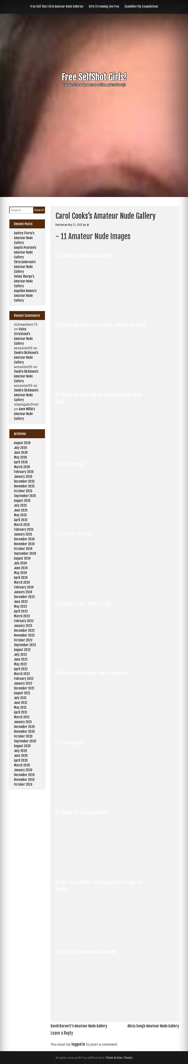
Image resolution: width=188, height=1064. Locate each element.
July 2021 (20, 698)
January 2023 (23, 626)
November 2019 (24, 780)
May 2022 (20, 664)
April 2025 (21, 520)
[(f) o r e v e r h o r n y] (101, 592)
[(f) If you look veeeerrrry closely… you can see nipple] (101, 383)
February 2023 (24, 621)
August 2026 (22, 443)
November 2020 (24, 731)
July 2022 (20, 654)
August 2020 (22, 746)
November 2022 (24, 635)
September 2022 (25, 645)
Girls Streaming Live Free (104, 6)
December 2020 (24, 727)
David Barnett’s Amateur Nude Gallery (79, 1026)
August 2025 (22, 501)
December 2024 (24, 539)
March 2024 (22, 582)
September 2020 (25, 741)
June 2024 (21, 568)
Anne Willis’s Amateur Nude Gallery (24, 414)
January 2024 (23, 592)
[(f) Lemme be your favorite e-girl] (101, 661)
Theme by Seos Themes (119, 1057)
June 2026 (21, 452)
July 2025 (20, 505)
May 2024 (20, 573)
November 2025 (24, 486)
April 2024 (21, 578)
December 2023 (24, 597)
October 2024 (23, 549)
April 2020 (21, 760)
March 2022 (22, 674)
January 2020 (23, 770)
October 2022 (23, 640)
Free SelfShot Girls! (94, 77)
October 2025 (23, 491)
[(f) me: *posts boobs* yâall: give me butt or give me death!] (101, 940)
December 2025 (24, 481)
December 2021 (24, 688)
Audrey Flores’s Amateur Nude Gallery (24, 238)
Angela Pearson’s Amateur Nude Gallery (25, 252)
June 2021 (20, 703)
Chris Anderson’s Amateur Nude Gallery (25, 267)
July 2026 (20, 448)
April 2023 (21, 611)
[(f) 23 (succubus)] (101, 522)
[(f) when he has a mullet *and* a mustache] (101, 731)
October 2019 (23, 784)
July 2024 (20, 563)
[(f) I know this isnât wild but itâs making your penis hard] (101, 452)
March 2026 (22, 467)
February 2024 (24, 587)
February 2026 (24, 472)
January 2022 (23, 683)
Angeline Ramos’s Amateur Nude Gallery (25, 295)
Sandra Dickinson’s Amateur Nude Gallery (26, 357)
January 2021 (23, 722)
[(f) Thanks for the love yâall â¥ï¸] (101, 870)
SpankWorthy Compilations (141, 6)
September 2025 (25, 496)
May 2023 (20, 606)
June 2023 (21, 602)
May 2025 (20, 515)
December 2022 (24, 630)
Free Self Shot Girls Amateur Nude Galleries (56, 6)
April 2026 (21, 462)
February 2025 (23, 529)
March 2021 (22, 717)
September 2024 (25, 553)
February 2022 (23, 679)
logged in (78, 1044)
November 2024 (24, 544)
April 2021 (20, 712)
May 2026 (20, 457)
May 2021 (20, 707)
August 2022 (22, 650)
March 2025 (22, 525)
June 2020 (21, 756)
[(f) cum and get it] (101, 801)
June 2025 (21, 510)
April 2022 (21, 669)
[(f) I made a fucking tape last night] (101, 313)
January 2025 (23, 534)
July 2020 (20, 751)
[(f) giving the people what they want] (101, 1009)
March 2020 (22, 765)
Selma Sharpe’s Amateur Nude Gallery (24, 281)
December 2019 (24, 775)
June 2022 (21, 659)
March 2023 (22, 616)
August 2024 (22, 558)
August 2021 (22, 693)
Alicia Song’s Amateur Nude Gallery (153, 1026)
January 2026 (23, 477)
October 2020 (23, 736)
